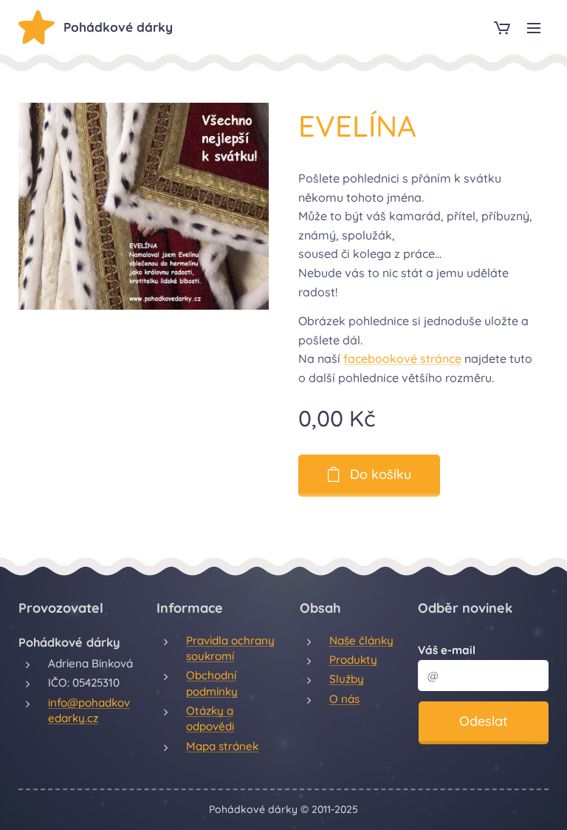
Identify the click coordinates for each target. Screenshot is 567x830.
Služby (346, 679)
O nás (344, 699)
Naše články (361, 640)
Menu (534, 27)
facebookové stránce (402, 358)
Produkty (353, 660)
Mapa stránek (222, 746)
